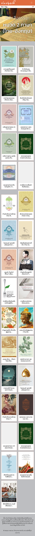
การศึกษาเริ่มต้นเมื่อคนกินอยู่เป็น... (9, 302)
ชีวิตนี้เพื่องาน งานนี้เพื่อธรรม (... (9, 505)
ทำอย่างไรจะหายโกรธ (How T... (9, 418)
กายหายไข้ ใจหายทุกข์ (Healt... (9, 389)
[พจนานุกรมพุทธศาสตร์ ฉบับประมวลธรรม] (26, 144)
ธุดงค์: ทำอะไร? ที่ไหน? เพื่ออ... (9, 273)
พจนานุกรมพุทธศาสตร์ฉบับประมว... (26, 447)
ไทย (2, 7)
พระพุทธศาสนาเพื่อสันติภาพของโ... (26, 476)
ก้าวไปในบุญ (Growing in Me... (25, 70)
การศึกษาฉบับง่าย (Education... (26, 302)
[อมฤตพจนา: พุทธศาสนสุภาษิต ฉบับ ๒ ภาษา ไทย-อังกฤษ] (26, 115)
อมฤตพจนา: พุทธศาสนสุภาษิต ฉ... (26, 128)
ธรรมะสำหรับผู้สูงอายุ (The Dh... (26, 331)
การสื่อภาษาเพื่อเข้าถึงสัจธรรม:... (26, 186)
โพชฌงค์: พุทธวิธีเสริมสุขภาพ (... (9, 244)
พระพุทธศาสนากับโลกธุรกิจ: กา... (9, 186)
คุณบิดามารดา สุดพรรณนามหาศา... (26, 360)
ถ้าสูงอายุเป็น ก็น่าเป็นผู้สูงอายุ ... (9, 331)
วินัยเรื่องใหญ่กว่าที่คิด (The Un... (26, 244)
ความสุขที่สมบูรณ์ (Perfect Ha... (9, 70)
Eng (6, 7)
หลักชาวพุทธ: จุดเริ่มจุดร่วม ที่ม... (9, 157)
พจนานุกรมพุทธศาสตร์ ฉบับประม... (26, 157)
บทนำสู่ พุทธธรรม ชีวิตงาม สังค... (9, 99)
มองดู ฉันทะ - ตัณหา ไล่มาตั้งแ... (9, 360)
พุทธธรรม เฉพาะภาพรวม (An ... (26, 418)
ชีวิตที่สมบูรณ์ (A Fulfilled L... (9, 476)
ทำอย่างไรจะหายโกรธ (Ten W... (9, 215)
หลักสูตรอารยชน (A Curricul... (9, 128)
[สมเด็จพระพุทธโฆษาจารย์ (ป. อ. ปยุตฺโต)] (8, 3)
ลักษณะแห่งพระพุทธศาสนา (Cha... (26, 215)
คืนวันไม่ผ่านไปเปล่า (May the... (26, 99)
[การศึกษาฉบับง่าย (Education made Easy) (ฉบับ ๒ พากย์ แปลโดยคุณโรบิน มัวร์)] (26, 288)
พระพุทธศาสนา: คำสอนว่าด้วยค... (9, 447)
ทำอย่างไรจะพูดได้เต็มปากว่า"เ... (26, 273)
